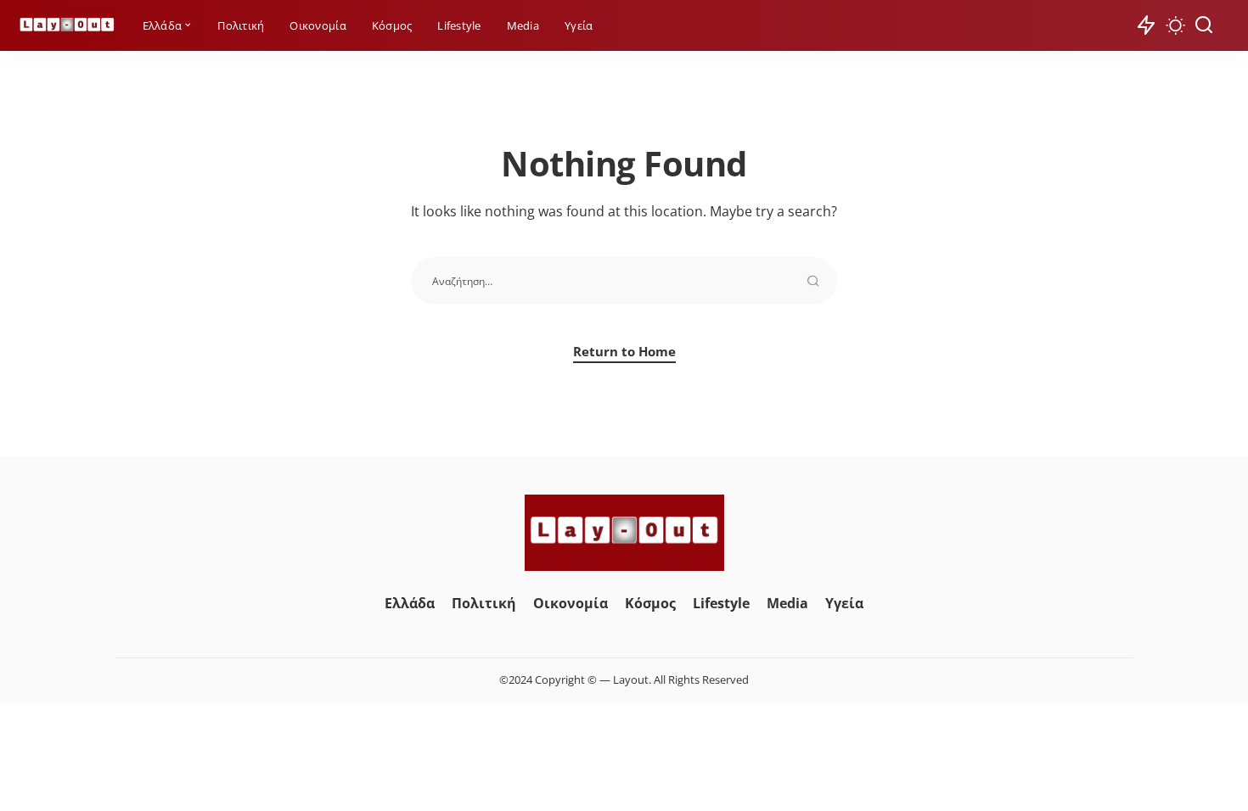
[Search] (1204, 25)
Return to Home (624, 351)
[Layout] (67, 26)
